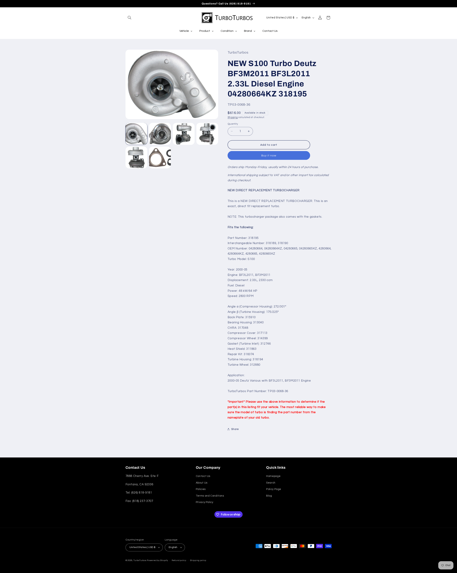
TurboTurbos (139, 560)
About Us (201, 482)
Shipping (233, 117)
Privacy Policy (204, 502)
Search (270, 482)
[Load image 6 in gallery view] (160, 157)
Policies (201, 489)
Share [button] (235, 429)
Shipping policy (198, 560)
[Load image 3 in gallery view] (184, 134)
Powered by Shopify (157, 560)
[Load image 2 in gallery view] (160, 134)
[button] (129, 18)
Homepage (273, 476)
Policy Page (273, 489)
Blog (269, 495)
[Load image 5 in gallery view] (136, 157)
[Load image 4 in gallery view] (207, 134)
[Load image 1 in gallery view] (136, 134)
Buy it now (269, 155)
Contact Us (203, 476)
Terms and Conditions (210, 495)
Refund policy (179, 560)
